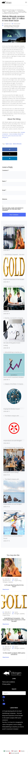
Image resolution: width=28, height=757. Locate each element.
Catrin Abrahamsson (10, 579)
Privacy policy (6, 684)
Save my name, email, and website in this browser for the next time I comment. (12, 209)
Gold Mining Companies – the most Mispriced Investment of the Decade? (14, 619)
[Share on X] (9, 154)
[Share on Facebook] (9, 149)
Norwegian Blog (8, 27)
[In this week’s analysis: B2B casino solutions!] (14, 636)
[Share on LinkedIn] (9, 158)
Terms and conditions (8, 682)
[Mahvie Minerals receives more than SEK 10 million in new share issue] (14, 36)
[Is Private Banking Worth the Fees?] (11, 567)
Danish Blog (15, 25)
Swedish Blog (8, 25)
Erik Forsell (17, 24)
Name (4, 181)
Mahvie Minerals (17, 143)
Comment (5, 170)
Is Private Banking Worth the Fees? (14, 586)
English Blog (17, 580)
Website (4, 199)
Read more (6, 589)
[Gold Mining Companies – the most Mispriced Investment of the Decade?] (14, 602)
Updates (10, 582)
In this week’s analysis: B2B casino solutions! (14, 653)
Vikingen (16, 27)
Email (4, 190)
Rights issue (9, 143)
